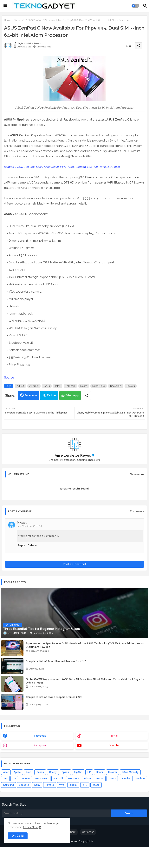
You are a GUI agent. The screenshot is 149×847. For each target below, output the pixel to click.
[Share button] (86, 395)
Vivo (61, 785)
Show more (137, 474)
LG (14, 778)
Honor (99, 772)
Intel (57, 386)
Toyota (49, 785)
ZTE (84, 785)
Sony (37, 785)
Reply (21, 545)
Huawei (112, 772)
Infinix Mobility (130, 772)
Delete (32, 545)
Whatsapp (72, 395)
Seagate (24, 785)
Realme (140, 778)
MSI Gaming (41, 778)
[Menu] (5, 6)
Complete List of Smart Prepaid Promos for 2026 (56, 661)
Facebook (31, 395)
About (71, 831)
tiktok (114, 735)
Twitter (51, 395)
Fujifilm (78, 772)
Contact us (88, 831)
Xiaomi (73, 785)
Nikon (87, 778)
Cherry (53, 772)
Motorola (73, 778)
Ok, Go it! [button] (18, 835)
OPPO (112, 778)
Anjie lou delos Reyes (73, 455)
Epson (65, 772)
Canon (40, 772)
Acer (6, 772)
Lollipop (70, 386)
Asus (47, 386)
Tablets (18, 20)
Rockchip (115, 386)
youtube (114, 745)
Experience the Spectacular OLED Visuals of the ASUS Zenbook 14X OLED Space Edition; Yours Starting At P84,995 (85, 645)
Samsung (8, 785)
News (83, 386)
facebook (40, 735)
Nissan (99, 778)
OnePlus (126, 778)
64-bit (20, 386)
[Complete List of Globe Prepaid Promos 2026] (12, 702)
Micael (22, 522)
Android (34, 386)
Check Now (30, 827)
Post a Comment (74, 564)
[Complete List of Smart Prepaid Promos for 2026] (12, 666)
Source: (9, 377)
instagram (40, 745)
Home (7, 20)
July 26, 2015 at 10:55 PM (29, 526)
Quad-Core (98, 386)
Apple (17, 772)
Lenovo (25, 778)
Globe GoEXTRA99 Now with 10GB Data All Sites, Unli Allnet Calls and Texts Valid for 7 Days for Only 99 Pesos (85, 681)
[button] (135, 6)
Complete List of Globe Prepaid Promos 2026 (54, 697)
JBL (5, 778)
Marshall (58, 778)
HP (89, 772)
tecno (96, 785)
